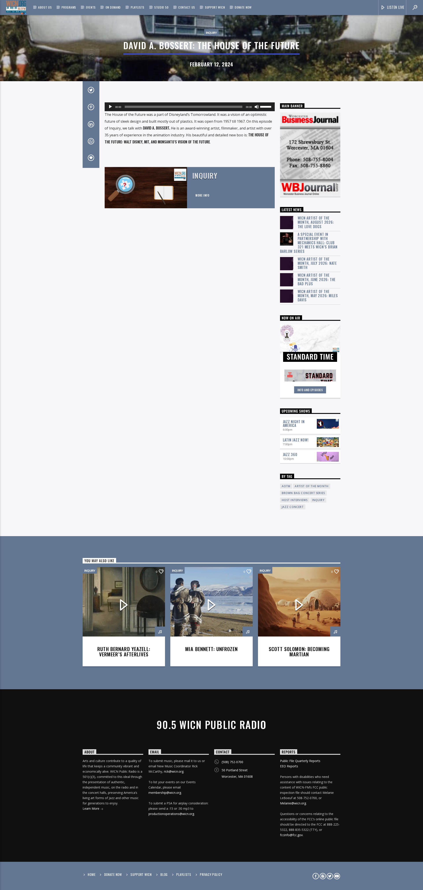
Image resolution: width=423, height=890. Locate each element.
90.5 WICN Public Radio (211, 724)
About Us (45, 7)
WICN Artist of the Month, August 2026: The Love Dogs (316, 222)
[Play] (110, 107)
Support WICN (215, 7)
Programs (68, 7)
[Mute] (256, 107)
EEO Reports (289, 766)
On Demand (113, 7)
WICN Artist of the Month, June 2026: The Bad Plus (317, 279)
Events (91, 7)
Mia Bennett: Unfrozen (211, 649)
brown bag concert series (303, 493)
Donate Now (243, 7)
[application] (190, 106)
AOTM (286, 486)
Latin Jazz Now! (296, 440)
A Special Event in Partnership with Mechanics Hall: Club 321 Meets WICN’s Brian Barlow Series (309, 242)
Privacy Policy (211, 874)
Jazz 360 (290, 454)
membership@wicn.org (164, 792)
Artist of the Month (311, 486)
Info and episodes (310, 390)
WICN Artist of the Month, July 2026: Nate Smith (317, 263)
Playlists (137, 7)
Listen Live (395, 7)
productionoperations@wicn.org (171, 814)
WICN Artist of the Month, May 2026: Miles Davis (318, 295)
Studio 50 (161, 7)
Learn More (91, 808)
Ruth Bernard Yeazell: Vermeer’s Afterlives (123, 651)
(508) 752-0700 (232, 762)
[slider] (266, 106)
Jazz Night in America (294, 423)
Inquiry (211, 33)
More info (202, 195)
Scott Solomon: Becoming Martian (299, 651)
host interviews (295, 500)
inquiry (318, 500)
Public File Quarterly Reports (300, 761)
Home (91, 874)
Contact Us (186, 7)
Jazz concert (293, 507)
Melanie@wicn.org (293, 803)
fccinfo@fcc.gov (291, 835)
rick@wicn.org (174, 771)
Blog (164, 874)
